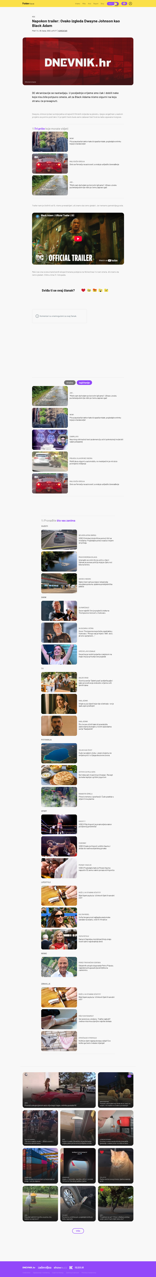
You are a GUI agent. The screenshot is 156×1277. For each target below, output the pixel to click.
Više (78, 1231)
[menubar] (130, 3)
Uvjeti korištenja (57, 1273)
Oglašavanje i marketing (41, 1273)
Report (95, 4)
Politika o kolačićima (89, 1273)
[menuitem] (130, 3)
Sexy (102, 4)
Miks (84, 4)
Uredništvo (26, 1273)
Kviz (89, 4)
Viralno (77, 4)
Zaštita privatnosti (72, 1273)
